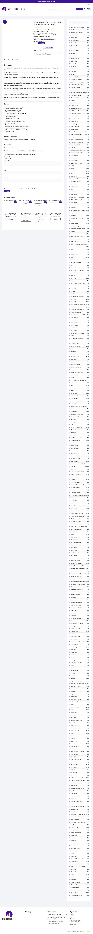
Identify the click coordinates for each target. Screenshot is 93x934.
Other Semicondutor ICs (76, 594)
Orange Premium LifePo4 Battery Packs (80, 568)
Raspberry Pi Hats (75, 694)
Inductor (72, 385)
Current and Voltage (75, 226)
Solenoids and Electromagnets (77, 788)
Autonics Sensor (74, 105)
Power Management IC (76, 647)
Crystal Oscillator (74, 223)
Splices (72, 798)
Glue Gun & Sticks (75, 354)
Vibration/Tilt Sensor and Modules (78, 858)
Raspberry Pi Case (75, 688)
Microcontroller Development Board (78, 495)
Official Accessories (75, 539)
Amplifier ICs (73, 90)
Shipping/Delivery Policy (75, 921)
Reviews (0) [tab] (15, 59)
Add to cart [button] (10, 219)
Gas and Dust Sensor (75, 346)
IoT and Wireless (74, 398)
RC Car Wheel (74, 696)
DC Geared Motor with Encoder (78, 228)
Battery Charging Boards (76, 124)
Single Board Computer (76, 759)
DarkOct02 (68, 931)
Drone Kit (73, 275)
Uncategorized (74, 845)
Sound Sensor (74, 793)
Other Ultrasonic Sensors (76, 602)
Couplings (73, 220)
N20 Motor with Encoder (76, 521)
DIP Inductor (73, 252)
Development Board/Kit (76, 239)
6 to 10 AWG (73, 66)
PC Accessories (74, 610)
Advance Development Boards (77, 82)
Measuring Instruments (76, 474)
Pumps (72, 665)
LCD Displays (74, 422)
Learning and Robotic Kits (76, 427)
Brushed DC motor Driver (76, 158)
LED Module (73, 435)
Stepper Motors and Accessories (78, 806)
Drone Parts (73, 280)
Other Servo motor (75, 600)
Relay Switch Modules (76, 707)
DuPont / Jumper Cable (76, 286)
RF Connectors (74, 717)
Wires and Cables (74, 892)
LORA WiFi (73, 469)
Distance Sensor (74, 260)
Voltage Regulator (74, 861)
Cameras (73, 171)
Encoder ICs (73, 320)
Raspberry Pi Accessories (76, 681)
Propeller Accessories (75, 654)
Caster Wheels (74, 186)
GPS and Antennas (75, 356)
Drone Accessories (75, 267)
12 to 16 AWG (74, 45)
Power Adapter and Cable (76, 639)
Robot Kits (73, 722)
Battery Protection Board (76, 134)
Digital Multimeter (74, 241)
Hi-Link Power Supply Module (77, 372)
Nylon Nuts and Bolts (75, 537)
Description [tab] (7, 59)
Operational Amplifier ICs (76, 552)
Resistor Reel (74, 712)
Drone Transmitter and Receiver (78, 283)
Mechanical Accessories (76, 482)
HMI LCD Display (74, 375)
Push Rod (73, 668)
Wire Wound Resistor (75, 887)
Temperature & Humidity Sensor (78, 814)
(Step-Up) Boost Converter (77, 32)
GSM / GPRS (74, 359)
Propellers (73, 657)
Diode (72, 249)
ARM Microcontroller (75, 97)
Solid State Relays (75, 790)
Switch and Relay (74, 809)
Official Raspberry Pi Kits (76, 545)
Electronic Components (76, 301)
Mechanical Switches (75, 487)
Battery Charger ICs (75, 118)
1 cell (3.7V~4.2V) (75, 35)
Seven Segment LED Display (77, 751)
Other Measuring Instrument (77, 589)
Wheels (72, 874)
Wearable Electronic (75, 871)
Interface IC (73, 390)
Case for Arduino (74, 184)
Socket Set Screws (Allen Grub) (78, 780)
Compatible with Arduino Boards (78, 210)
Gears (72, 348)
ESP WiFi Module (74, 325)
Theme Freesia (80, 931)
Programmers (74, 652)
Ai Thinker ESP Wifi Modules (77, 84)
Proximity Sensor (74, 660)
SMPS (72, 775)
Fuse (72, 341)
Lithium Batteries (74, 461)
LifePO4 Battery (74, 445)
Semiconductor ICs (75, 730)
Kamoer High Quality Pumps (77, 414)
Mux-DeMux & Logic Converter (77, 516)
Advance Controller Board (76, 79)
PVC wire (73, 673)
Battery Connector (75, 126)
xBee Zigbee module (75, 898)
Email (5, 178)
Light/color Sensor (75, 448)
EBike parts (73, 299)
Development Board (46, 54)
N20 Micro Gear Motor (76, 518)
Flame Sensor (74, 330)
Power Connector (74, 644)
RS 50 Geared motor (75, 728)
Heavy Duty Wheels (75, 369)
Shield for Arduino (74, 754)
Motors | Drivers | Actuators (77, 513)
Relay (72, 704)
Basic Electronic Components (77, 110)
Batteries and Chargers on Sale (77, 113)
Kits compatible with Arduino (77, 416)
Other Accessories (75, 586)
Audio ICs (73, 100)
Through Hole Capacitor (76, 827)
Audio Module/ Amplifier (76, 103)
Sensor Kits (73, 738)
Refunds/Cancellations (75, 920)
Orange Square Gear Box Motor (78, 579)
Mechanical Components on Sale (78, 484)
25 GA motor (73, 56)
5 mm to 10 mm (74, 63)
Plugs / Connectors (75, 631)
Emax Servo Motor (75, 317)
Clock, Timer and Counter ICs (77, 197)
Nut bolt (72, 534)
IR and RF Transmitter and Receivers (79, 406)
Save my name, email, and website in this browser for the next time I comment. (21, 188)
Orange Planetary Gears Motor (77, 566)
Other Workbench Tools (76, 605)
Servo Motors (74, 749)
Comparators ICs (74, 207)
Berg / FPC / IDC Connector (77, 139)
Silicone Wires (74, 756)
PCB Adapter (73, 613)
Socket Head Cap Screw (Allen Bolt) (79, 777)
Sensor (72, 733)
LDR (72, 424)
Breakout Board (74, 155)
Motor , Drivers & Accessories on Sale (79, 505)
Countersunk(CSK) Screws (77, 218)
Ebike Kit (73, 294)
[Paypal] (31, 915)
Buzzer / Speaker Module (76, 163)
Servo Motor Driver (75, 746)
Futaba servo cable (75, 343)
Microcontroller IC (74, 497)
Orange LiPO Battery (75, 560)
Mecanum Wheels (75, 477)
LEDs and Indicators (75, 440)
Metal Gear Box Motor (75, 492)
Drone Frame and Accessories (77, 270)
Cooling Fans (73, 215)
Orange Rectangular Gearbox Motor (79, 573)
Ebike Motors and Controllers (77, 296)
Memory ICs (73, 490)
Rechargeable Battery (75, 702)
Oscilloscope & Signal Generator (78, 584)
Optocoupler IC (74, 555)
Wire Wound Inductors (75, 884)
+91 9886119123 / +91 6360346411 (56, 921)
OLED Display (74, 547)
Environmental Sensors (76, 322)
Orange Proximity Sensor (76, 571)
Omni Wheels (74, 550)
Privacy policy (73, 924)
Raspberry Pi (73, 675)
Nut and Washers (74, 532)
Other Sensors (74, 597)
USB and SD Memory (75, 848)
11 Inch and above (75, 40)
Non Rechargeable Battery (76, 529)
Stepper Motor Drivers (75, 804)
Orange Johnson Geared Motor (77, 558)
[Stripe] (34, 915)
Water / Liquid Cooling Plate (77, 864)
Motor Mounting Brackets (76, 511)
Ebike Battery (74, 291)
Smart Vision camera (75, 762)
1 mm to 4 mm (74, 37)
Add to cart (41, 43)
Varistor (72, 853)
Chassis (72, 189)
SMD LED (73, 770)
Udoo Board (73, 840)
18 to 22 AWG (74, 48)
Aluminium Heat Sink (75, 87)
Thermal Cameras (75, 819)
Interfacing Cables (75, 396)
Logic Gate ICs (74, 466)
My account (88, 4)
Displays (72, 257)
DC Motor (73, 231)
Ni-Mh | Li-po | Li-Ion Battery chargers (79, 526)
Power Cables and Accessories (78, 641)
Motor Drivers (74, 508)
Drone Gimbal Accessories (77, 273)
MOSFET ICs (74, 503)
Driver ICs (73, 265)
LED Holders (73, 432)
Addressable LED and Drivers (77, 77)
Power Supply (74, 649)
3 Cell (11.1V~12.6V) (75, 58)
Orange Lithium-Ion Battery (77, 563)
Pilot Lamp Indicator (75, 620)
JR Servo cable (74, 411)
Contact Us (23, 14)
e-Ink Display (73, 288)
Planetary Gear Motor (75, 628)
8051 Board (73, 71)
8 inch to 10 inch (74, 69)
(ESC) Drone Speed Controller (77, 27)
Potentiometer (74, 634)
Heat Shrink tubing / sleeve (77, 367)
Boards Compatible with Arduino (47, 53)
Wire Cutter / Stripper (75, 882)
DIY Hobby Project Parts (76, 262)
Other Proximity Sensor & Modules (78, 592)
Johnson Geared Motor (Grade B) (78, 409)
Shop (16, 14)
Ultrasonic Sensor (75, 843)
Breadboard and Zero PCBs (77, 152)
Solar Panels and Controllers (77, 783)
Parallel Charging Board (76, 607)
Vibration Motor (74, 856)
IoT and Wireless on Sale (76, 401)
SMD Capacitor (74, 764)
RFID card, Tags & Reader (76, 720)
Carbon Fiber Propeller (76, 181)
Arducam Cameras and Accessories (79, 92)
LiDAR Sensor (74, 443)
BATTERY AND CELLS (76, 116)
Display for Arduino (75, 254)
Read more (40, 221)
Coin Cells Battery (75, 205)
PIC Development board (76, 618)
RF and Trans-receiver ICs (76, 715)
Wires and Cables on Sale (76, 895)
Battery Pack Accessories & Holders (79, 131)
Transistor (73, 837)
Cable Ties (73, 165)
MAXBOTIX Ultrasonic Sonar (77, 471)
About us (10, 14)
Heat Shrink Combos (75, 364)
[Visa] (29, 915)
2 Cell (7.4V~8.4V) (75, 50)
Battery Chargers (74, 121)
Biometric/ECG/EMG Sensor (77, 142)
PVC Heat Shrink (74, 670)
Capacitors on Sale (75, 179)
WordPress (88, 931)
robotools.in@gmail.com (53, 923)
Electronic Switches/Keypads (77, 309)
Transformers (74, 835)
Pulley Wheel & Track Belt (76, 662)
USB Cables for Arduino (76, 851)
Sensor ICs (73, 736)
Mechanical (73, 479)
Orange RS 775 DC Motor (76, 576)
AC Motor (73, 74)
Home (4, 14)
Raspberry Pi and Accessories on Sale (79, 683)
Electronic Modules (75, 307)
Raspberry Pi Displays (76, 691)
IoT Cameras (73, 403)
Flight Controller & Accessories (77, 333)
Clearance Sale (74, 194)
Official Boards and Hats (76, 542)
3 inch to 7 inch (74, 61)
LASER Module (74, 419)
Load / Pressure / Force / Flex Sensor (79, 464)
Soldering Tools (74, 785)
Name (6, 170)
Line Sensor (73, 450)
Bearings (73, 137)
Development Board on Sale (77, 236)
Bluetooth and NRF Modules (77, 145)
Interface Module (74, 393)
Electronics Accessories (76, 312)
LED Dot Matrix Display (76, 429)
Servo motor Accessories (76, 743)
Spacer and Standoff (75, 796)
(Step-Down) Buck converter (77, 29)
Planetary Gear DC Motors (77, 626)
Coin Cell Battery (74, 202)
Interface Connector (75, 388)
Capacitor (73, 173)
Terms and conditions (74, 923)
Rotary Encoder (74, 725)
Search (79, 9)
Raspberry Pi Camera (75, 686)
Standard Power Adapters (76, 801)
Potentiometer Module (75, 636)
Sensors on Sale (74, 741)
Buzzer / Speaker (74, 160)
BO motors (73, 147)
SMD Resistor (74, 772)
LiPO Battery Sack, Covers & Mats (78, 456)
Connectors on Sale (75, 213)
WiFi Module (73, 879)
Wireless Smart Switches (76, 890)
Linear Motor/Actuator (75, 453)
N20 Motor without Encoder (77, 524)
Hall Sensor (73, 362)
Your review (7, 160)
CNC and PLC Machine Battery (77, 199)
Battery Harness (74, 129)
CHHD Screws (74, 192)
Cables (72, 168)
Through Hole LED (75, 830)
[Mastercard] (26, 915)
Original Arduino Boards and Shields (79, 581)
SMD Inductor (74, 767)
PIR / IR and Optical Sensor (77, 623)
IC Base (72, 377)
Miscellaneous (74, 500)
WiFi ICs (72, 877)
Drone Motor (73, 278)
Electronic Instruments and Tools (78, 304)
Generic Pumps (74, 351)
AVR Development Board (76, 108)
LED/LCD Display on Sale (76, 437)
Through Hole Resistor (76, 832)
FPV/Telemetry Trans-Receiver (77, 338)
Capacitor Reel (74, 176)
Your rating (7, 156)
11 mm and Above (75, 42)
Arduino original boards (76, 95)
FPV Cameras (74, 335)
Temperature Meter (75, 817)
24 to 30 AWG (74, 53)
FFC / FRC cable (74, 328)
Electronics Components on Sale (78, 314)
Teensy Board (74, 811)
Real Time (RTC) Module (76, 699)
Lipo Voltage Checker (75, 458)
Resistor (72, 709)
